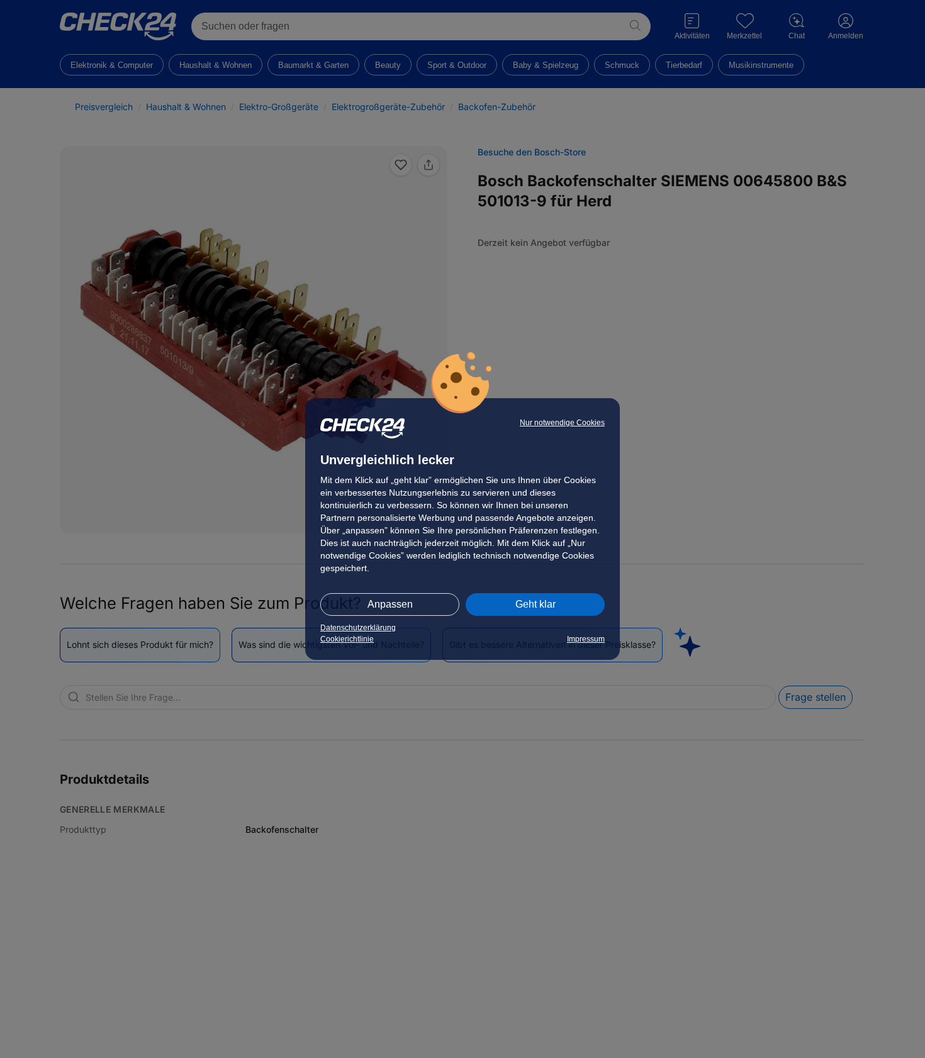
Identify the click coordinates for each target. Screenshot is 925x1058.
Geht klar (535, 604)
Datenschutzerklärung (358, 627)
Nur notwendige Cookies (562, 422)
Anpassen (390, 604)
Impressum (586, 639)
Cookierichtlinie (347, 639)
